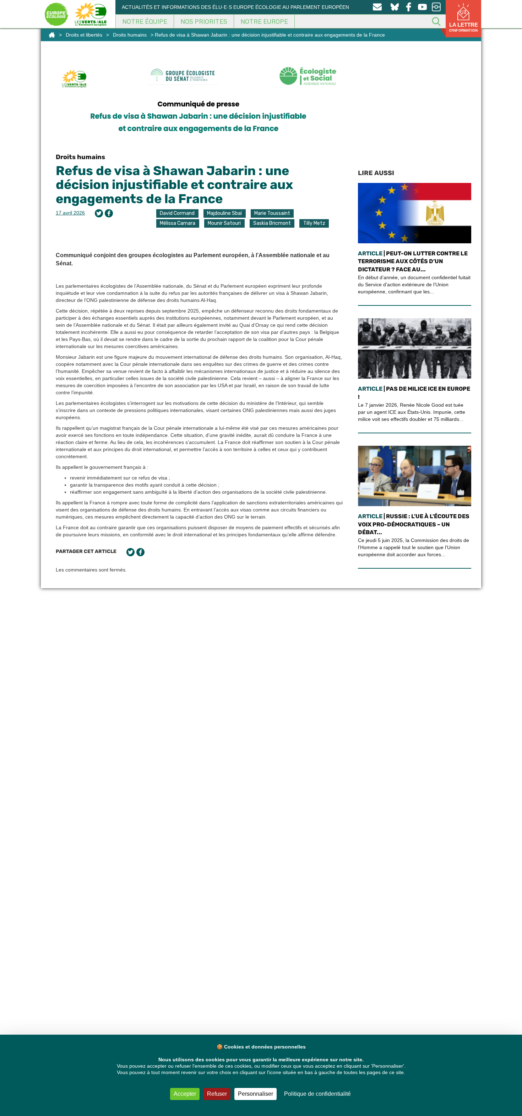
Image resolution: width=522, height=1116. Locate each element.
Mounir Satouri (224, 223)
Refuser (217, 1094)
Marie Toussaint (272, 213)
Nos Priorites (203, 22)
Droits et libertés (84, 35)
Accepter (185, 1094)
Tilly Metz (314, 223)
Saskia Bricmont (272, 223)
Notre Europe (264, 22)
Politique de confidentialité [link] (317, 1094)
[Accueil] (52, 35)
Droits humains (130, 35)
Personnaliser (255, 1094)
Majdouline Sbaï (224, 213)
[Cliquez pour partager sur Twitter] (99, 213)
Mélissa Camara (177, 223)
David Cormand (177, 213)
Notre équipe (144, 22)
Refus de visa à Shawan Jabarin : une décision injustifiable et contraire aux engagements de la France (174, 184)
